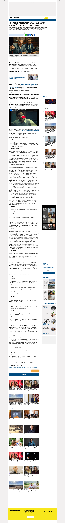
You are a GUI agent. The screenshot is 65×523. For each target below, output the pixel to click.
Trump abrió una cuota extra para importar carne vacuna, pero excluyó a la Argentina (31, 403)
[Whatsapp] (26, 35)
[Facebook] (28, 35)
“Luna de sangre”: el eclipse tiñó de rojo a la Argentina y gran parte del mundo (31, 461)
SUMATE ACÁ (30, 517)
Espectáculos (10, 367)
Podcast (34, 19)
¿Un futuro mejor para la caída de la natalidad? (16, 447)
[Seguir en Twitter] (44, 511)
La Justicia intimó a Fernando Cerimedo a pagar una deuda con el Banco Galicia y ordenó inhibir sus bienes (16, 476)
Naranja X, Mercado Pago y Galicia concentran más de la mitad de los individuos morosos (16, 419)
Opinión (21, 19)
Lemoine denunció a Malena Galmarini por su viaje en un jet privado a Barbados (30, 389)
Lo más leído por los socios (14, 377)
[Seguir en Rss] (51, 511)
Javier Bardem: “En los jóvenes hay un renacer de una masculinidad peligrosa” (31, 447)
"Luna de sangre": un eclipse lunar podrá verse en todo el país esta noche (50, 106)
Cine (26, 367)
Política (10, 19)
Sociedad (18, 19)
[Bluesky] (30, 35)
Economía (14, 19)
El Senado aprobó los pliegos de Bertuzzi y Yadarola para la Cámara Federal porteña (45, 226)
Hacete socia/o (46, 18)
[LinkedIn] (34, 35)
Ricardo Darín (30, 367)
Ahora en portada (12, 408)
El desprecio (26, 433)
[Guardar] (36, 35)
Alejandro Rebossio (11, 405)
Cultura (15, 367)
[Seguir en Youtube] (49, 511)
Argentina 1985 (19, 367)
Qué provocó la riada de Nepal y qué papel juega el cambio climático (45, 287)
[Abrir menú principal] (55, 17)
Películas (23, 367)
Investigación (26, 19)
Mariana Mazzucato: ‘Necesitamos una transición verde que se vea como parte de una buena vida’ (45, 292)
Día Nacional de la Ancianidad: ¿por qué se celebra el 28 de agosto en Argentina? (31, 490)
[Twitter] (32, 35)
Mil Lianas (30, 19)
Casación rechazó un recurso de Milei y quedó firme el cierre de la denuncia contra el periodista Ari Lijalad (50, 144)
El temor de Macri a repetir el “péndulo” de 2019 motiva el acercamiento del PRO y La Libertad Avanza (31, 420)
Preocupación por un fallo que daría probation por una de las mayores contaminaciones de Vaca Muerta (16, 403)
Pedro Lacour (26, 423)
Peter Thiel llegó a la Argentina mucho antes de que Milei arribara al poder (16, 389)
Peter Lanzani (35, 367)
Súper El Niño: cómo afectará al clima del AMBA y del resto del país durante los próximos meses (45, 298)
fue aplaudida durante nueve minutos (28, 84)
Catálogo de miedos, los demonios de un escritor (15, 434)
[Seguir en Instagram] (48, 511)
